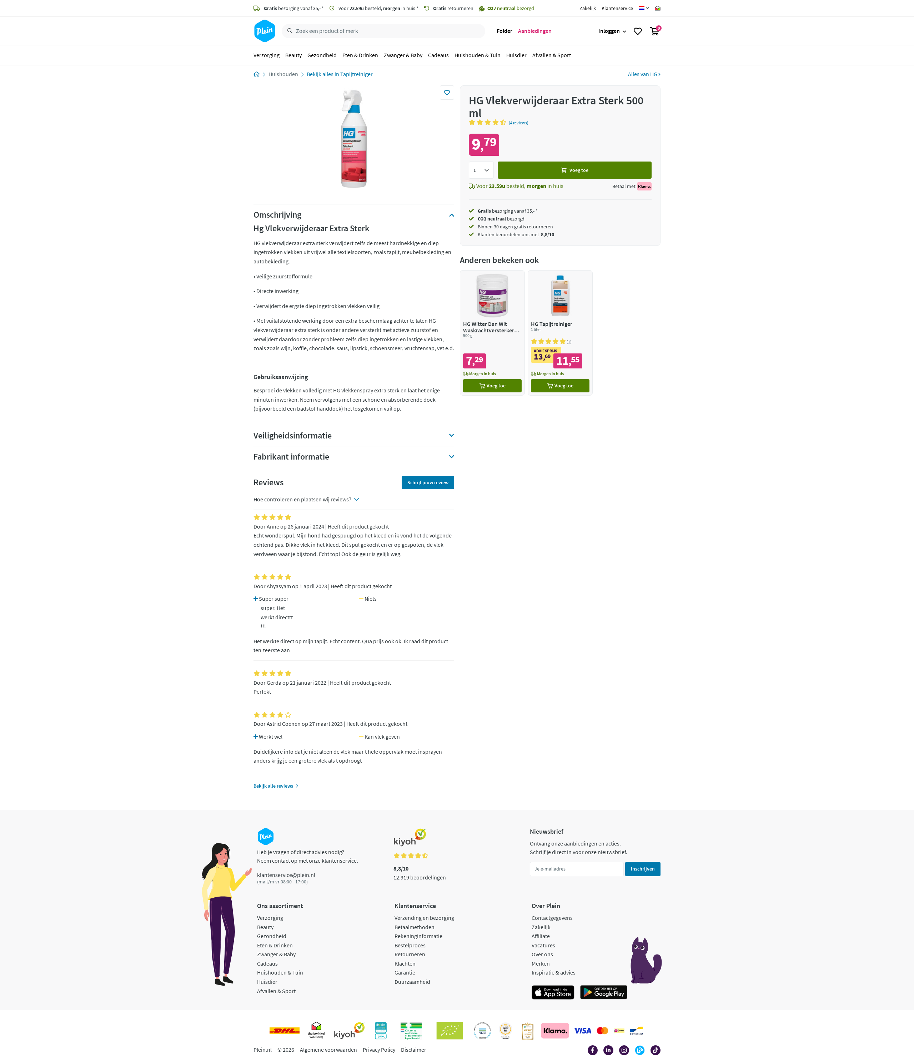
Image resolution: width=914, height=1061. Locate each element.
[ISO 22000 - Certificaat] (482, 1031)
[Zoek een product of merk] (288, 31)
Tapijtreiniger (356, 74)
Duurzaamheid (412, 981)
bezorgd (501, 218)
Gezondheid (322, 55)
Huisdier (516, 55)
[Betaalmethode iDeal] (619, 1030)
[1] (481, 170)
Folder (504, 30)
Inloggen (609, 30)
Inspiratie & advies (554, 972)
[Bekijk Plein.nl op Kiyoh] (349, 1031)
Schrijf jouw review (427, 482)
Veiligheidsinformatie (292, 435)
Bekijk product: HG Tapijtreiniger (560, 333)
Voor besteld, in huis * (377, 8)
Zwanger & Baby (403, 55)
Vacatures (543, 945)
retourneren (453, 8)
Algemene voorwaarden (328, 1049)
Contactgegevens (552, 917)
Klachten (405, 963)
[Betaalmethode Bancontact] (636, 1030)
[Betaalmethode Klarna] (555, 1030)
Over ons (542, 954)
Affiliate (541, 935)
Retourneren (410, 954)
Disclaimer (413, 1049)
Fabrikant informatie (291, 456)
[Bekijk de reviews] (489, 122)
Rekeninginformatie (418, 935)
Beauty (293, 55)
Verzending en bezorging (424, 917)
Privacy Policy (379, 1049)
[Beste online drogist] (505, 1031)
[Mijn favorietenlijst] (638, 31)
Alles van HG (643, 74)
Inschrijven (643, 869)
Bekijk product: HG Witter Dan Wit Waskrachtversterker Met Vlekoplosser (492, 333)
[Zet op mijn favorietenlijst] (447, 92)
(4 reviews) (518, 122)
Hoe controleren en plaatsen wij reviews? (302, 499)
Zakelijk (587, 8)
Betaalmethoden (415, 927)
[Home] (256, 74)
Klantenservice (617, 8)
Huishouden (283, 74)
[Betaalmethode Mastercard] (602, 1030)
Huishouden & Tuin (478, 55)
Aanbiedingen (535, 30)
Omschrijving (277, 214)
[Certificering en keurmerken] (449, 1031)
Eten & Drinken (360, 55)
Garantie (405, 972)
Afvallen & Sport (551, 55)
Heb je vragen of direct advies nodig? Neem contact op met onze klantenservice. (307, 856)
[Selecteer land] (644, 8)
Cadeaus (438, 55)
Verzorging (266, 55)
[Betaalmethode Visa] (582, 1030)
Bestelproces (410, 945)
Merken (541, 963)
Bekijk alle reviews (273, 786)
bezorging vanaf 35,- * (294, 8)
